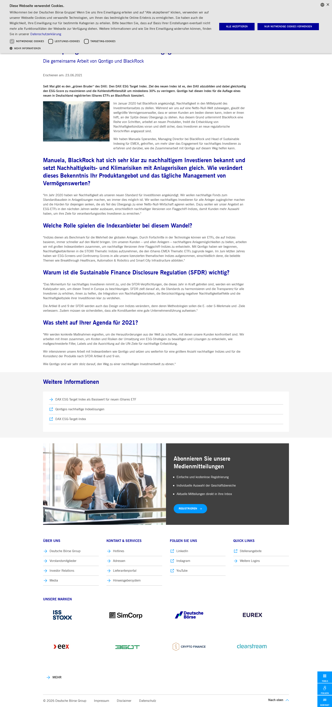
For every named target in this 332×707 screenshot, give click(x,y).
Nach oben (275, 700)
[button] (111, 48)
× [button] (327, 4)
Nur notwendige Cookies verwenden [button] (288, 26)
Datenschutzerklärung (45, 34)
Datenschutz (147, 701)
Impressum (101, 701)
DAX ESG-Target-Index (70, 419)
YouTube (182, 570)
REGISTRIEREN (188, 508)
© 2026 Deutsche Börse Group (64, 701)
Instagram (183, 561)
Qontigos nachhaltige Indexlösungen (79, 409)
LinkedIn (182, 551)
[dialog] (166, 26)
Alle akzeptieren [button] (237, 26)
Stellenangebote (250, 551)
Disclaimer (124, 701)
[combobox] (322, 5)
